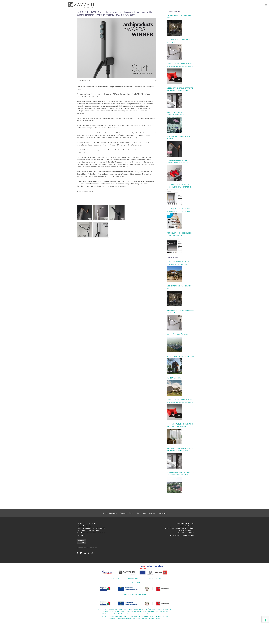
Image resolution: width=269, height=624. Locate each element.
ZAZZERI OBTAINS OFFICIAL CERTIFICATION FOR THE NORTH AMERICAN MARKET (180, 89)
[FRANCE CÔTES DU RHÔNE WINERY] (174, 344)
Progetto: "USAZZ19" (154, 578)
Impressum (163, 513)
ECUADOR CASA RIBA (174, 378)
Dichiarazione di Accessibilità (87, 548)
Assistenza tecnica (145, 1)
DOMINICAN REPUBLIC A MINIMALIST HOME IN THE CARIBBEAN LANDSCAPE (180, 425)
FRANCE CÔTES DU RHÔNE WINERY (178, 334)
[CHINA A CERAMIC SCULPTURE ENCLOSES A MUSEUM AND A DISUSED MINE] (174, 485)
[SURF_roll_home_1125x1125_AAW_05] (117, 213)
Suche (196, 1)
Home (104, 513)
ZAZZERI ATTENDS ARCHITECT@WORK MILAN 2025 (179, 138)
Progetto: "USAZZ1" (114, 578)
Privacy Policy (81, 540)
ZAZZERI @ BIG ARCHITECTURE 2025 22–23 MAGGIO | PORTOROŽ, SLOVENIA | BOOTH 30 (180, 210)
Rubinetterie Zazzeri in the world (134, 594)
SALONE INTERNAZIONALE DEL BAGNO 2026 (179, 17)
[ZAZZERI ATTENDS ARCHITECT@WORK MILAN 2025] (174, 149)
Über (144, 513)
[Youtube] (92, 553)
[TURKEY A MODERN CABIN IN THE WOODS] (174, 366)
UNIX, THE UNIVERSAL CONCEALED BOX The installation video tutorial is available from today (179, 65)
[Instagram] (81, 553)
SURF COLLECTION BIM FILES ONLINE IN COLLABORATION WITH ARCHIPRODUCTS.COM (179, 234)
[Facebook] (78, 553)
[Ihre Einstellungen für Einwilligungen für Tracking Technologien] (265, 620)
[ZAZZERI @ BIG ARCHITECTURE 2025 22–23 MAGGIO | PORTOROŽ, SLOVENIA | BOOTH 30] (174, 221)
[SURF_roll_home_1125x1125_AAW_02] (84, 213)
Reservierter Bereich (176, 1)
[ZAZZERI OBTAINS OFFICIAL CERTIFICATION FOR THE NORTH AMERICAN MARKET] (174, 100)
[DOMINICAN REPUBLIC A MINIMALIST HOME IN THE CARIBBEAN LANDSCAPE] (174, 436)
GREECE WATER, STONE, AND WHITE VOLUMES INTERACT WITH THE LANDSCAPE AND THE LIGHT (178, 263)
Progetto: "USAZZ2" (134, 578)
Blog (138, 513)
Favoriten (188, 1)
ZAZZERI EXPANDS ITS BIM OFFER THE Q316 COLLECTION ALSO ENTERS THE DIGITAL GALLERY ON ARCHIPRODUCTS (179, 186)
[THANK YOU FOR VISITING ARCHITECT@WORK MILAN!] (174, 125)
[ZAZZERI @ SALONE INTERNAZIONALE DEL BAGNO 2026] (174, 52)
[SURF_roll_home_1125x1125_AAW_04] (84, 230)
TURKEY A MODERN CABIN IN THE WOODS (180, 356)
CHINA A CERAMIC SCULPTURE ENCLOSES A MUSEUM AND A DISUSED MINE (180, 473)
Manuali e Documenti (161, 1)
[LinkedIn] (85, 553)
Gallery (131, 513)
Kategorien (113, 513)
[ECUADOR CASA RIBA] (174, 388)
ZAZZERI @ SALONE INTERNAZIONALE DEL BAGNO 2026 (180, 41)
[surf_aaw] (101, 230)
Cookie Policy (81, 543)
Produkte (123, 513)
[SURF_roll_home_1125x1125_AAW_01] (101, 213)
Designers (152, 513)
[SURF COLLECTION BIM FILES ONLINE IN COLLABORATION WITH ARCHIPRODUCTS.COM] (174, 245)
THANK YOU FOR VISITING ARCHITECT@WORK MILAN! (175, 113)
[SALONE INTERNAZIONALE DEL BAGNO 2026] (174, 28)
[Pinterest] (88, 553)
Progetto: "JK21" (135, 582)
